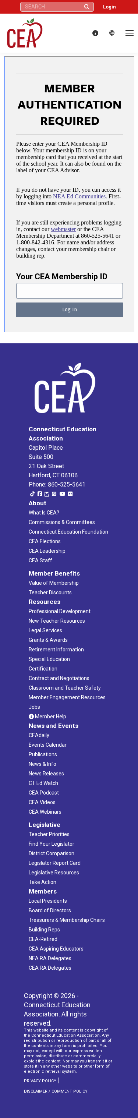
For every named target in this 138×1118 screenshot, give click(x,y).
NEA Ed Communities (79, 196)
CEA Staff (40, 560)
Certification (43, 669)
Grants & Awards (48, 640)
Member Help (50, 716)
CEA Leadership (47, 551)
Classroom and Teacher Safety (65, 688)
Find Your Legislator (51, 844)
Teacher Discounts (50, 592)
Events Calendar (48, 745)
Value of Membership (54, 583)
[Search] (86, 7)
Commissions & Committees (62, 522)
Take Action (42, 882)
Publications (43, 754)
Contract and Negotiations (59, 678)
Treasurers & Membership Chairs (67, 920)
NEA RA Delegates (50, 958)
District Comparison (51, 853)
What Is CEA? (44, 513)
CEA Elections (45, 541)
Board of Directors (50, 910)
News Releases (46, 773)
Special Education (49, 659)
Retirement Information (56, 649)
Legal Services (45, 630)
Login (109, 7)
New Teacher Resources (57, 621)
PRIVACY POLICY (40, 1081)
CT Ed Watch (43, 783)
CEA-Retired (43, 939)
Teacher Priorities (49, 834)
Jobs (34, 707)
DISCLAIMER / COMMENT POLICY (56, 1091)
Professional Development (60, 611)
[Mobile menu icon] (129, 33)
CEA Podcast (44, 793)
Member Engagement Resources (67, 697)
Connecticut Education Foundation (68, 532)
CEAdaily (39, 735)
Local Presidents (48, 901)
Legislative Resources (54, 872)
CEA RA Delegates (50, 968)
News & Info (42, 764)
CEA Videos (42, 802)
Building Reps (44, 930)
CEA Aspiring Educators (56, 949)
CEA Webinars (45, 812)
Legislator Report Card (55, 863)
